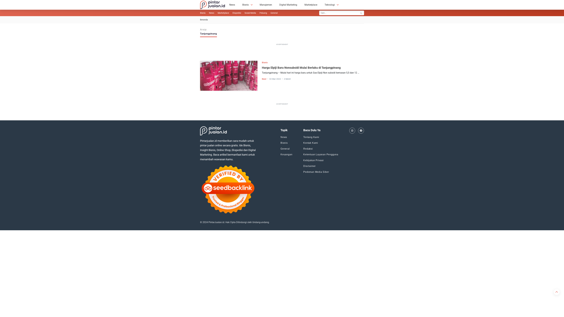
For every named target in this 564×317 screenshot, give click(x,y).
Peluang (263, 13)
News (232, 4)
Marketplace (310, 4)
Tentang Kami (311, 137)
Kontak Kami (310, 143)
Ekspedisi (237, 13)
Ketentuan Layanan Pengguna (320, 154)
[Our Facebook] (361, 131)
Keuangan (286, 154)
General (274, 13)
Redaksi (308, 148)
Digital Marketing (288, 4)
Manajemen (266, 4)
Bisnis (245, 4)
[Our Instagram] (352, 131)
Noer (264, 79)
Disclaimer (309, 166)
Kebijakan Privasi (313, 160)
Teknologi (330, 4)
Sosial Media (250, 13)
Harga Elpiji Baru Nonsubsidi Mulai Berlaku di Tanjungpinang (301, 67)
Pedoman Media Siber (316, 172)
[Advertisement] (282, 52)
